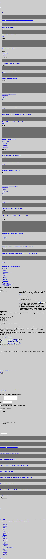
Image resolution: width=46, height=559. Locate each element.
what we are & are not (5, 53)
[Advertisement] (5, 428)
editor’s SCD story (5, 98)
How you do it (3, 79)
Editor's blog (3, 108)
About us (3, 21)
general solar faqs (5, 277)
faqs (2, 276)
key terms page (5, 554)
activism (4, 275)
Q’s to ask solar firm (5, 147)
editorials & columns (5, 550)
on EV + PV (4, 189)
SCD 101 (4, 529)
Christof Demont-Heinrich (5, 95)
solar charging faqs (5, 278)
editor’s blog (3, 536)
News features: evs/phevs (4, 268)
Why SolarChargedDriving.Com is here (9, 34)
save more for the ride (5, 191)
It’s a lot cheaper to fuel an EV (6, 495)
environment (4, 549)
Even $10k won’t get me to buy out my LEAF (10, 186)
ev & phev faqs (5, 552)
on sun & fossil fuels (5, 539)
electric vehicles (26, 519)
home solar (38, 519)
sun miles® (3, 280)
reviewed (20, 302)
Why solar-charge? (4, 72)
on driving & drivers (5, 192)
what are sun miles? (5, 281)
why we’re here (5, 52)
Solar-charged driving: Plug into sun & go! (9, 78)
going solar (3, 99)
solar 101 (4, 142)
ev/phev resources (5, 237)
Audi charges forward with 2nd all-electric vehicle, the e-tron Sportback (15, 260)
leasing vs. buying (5, 144)
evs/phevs (3, 193)
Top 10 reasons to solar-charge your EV (9, 70)
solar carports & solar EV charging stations (8, 547)
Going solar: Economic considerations (9, 139)
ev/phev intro (4, 236)
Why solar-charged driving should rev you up (7, 337)
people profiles (5, 548)
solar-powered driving (5, 272)
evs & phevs (3, 202)
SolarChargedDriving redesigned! (8, 27)
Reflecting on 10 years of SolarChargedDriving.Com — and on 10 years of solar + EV (17, 20)
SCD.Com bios (5, 526)
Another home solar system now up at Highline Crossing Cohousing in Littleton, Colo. (17, 246)
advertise (4, 55)
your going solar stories (5, 145)
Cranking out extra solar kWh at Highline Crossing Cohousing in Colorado (14, 489)
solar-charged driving (5, 271)
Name (1, 401)
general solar (4, 270)
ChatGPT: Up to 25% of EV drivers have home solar (11, 155)
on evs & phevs (5, 190)
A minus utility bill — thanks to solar (7, 471)
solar (12, 521)
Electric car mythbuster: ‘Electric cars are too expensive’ (12, 208)
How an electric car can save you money (9, 200)
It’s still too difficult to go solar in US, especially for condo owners (14, 121)
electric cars (17, 519)
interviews (4, 273)
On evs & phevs (3, 188)
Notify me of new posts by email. (6, 408)
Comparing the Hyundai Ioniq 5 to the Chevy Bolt (11, 170)
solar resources (5, 146)
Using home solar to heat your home (7, 483)
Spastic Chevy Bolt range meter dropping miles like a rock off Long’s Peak (14, 465)
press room (4, 54)
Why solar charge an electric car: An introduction (11, 63)
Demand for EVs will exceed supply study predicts (11, 266)
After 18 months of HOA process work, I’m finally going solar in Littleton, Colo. (16, 114)
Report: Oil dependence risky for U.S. (5, 345)
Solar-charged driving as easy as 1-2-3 (9, 94)
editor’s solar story (5, 143)
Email (1, 402)
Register (9, 343)
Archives (1, 498)
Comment (2, 399)
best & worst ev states (5, 269)
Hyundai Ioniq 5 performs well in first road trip (10, 162)
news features (3, 238)
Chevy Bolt (2, 519)
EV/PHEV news (5, 545)
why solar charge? (5, 97)
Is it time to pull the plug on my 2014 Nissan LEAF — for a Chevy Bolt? (15, 215)
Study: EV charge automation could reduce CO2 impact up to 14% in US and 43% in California (19, 253)
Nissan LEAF (42, 519)
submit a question (5, 279)
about (2, 12)
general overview (5, 524)
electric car (13, 519)
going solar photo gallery (6, 532)
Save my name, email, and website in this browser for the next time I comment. (13, 405)
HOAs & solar (4, 534)
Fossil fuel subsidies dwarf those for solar (6, 336)
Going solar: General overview (5, 141)
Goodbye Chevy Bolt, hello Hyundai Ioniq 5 (7, 285)
